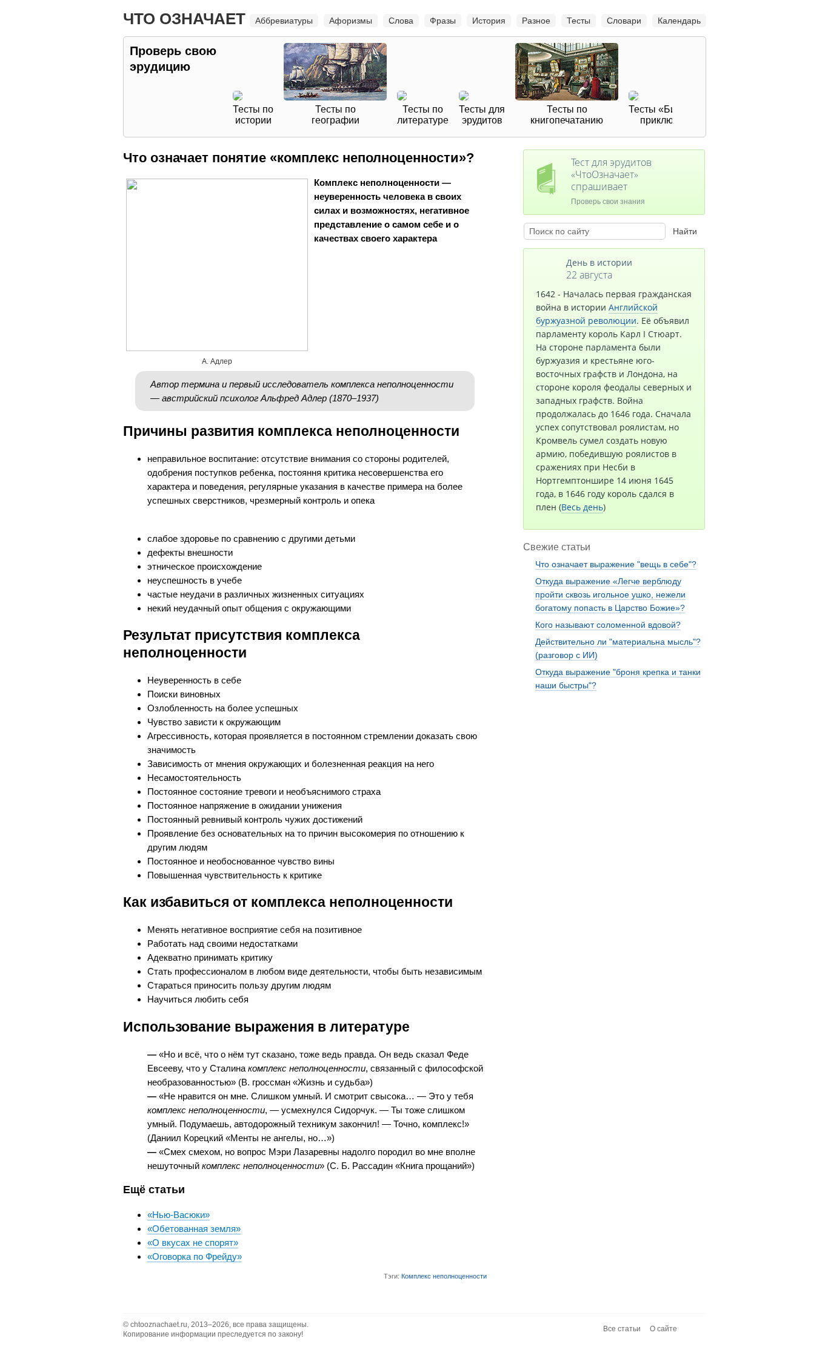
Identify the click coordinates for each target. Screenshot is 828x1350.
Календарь (679, 20)
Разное (536, 20)
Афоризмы (350, 20)
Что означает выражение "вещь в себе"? (615, 564)
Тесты (578, 20)
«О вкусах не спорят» (192, 1242)
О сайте (663, 1329)
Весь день (582, 507)
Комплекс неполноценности (444, 1276)
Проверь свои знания (611, 181)
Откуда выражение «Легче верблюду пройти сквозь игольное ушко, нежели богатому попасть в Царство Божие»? (610, 594)
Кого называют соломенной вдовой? (608, 625)
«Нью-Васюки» (178, 1215)
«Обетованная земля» (194, 1228)
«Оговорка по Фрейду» (194, 1256)
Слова (401, 20)
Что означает (184, 19)
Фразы (443, 20)
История (489, 20)
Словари (624, 20)
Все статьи (622, 1329)
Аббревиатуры (284, 20)
